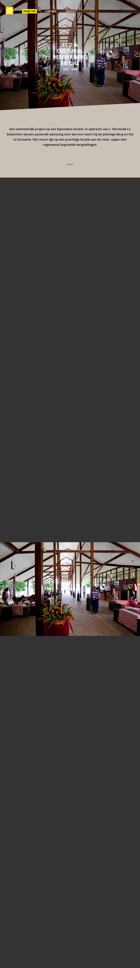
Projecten (29, 11)
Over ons (50, 11)
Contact (71, 11)
